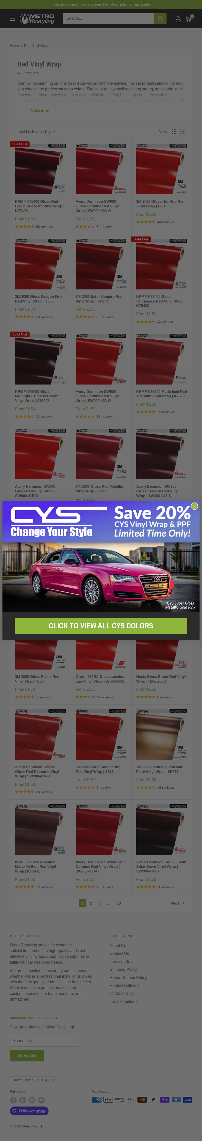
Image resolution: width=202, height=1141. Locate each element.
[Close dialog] (194, 506)
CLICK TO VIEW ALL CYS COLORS (101, 626)
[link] (101, 556)
